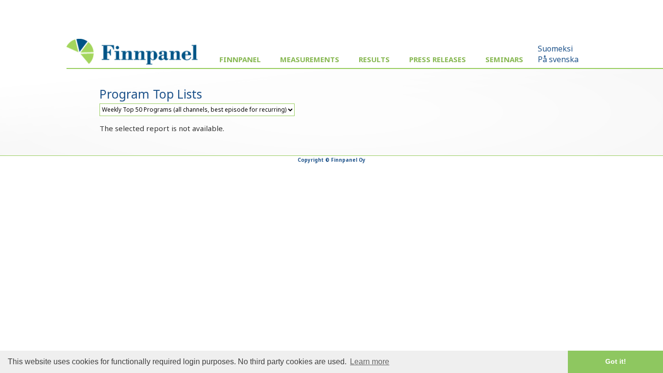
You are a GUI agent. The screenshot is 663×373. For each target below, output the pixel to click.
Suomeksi (555, 48)
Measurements (309, 59)
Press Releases (437, 59)
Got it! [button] (615, 361)
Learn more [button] (369, 361)
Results (374, 59)
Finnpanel (240, 59)
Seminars (504, 59)
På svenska (558, 59)
